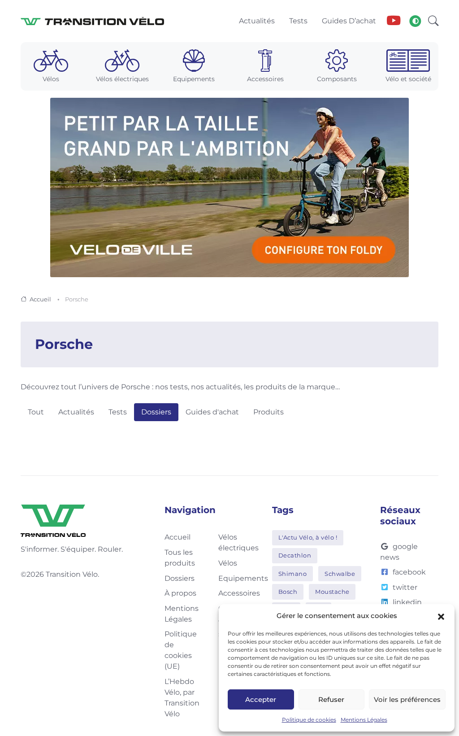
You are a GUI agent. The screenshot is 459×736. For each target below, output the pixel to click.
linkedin (407, 602)
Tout (36, 412)
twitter (405, 587)
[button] (441, 615)
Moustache (332, 591)
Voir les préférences (407, 699)
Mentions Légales (364, 719)
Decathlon (295, 555)
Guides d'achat (212, 412)
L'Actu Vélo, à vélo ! (308, 537)
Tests (117, 412)
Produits (268, 412)
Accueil (40, 299)
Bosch (288, 591)
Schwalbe (340, 573)
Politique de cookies (309, 719)
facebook (409, 572)
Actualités (76, 412)
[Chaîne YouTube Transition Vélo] (393, 21)
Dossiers (156, 412)
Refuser (331, 699)
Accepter (260, 699)
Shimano (292, 573)
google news (399, 552)
